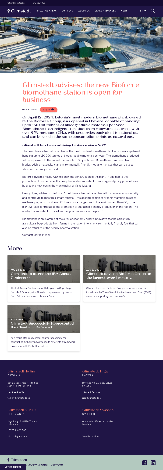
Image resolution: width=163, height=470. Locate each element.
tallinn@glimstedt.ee (16, 3)
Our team (68, 10)
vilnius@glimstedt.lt (18, 436)
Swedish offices (91, 436)
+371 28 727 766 (91, 391)
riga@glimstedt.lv (91, 398)
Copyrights (57, 464)
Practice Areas (47, 10)
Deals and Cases (105, 10)
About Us (84, 10)
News (124, 10)
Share (46, 109)
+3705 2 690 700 (16, 430)
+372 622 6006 (38, 3)
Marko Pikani (42, 235)
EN (141, 10)
